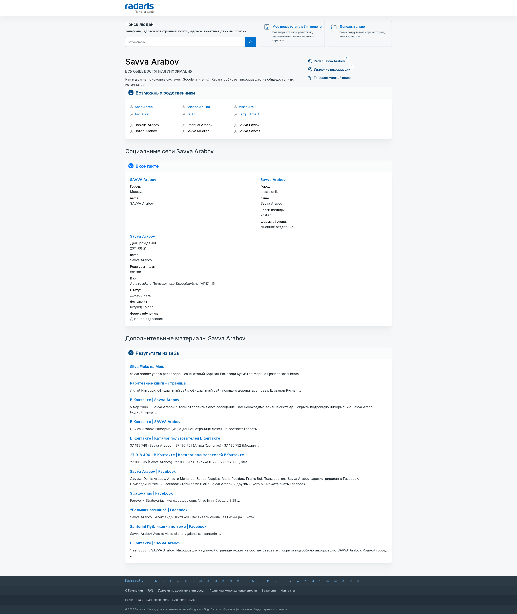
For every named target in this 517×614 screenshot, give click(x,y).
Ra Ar (191, 114)
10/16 (192, 599)
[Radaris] (139, 6)
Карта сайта (134, 580)
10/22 (140, 599)
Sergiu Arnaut (249, 114)
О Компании (134, 590)
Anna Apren (144, 107)
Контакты (288, 590)
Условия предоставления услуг (181, 590)
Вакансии (269, 590)
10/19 (166, 599)
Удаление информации (332, 69)
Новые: (129, 599)
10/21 (149, 599)
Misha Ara (246, 107)
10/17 (183, 599)
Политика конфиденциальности (233, 590)
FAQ (150, 590)
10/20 (157, 599)
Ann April (142, 114)
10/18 (175, 599)
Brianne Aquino (198, 107)
